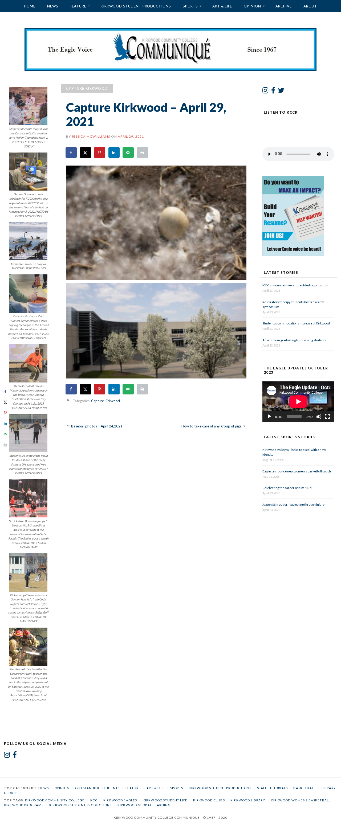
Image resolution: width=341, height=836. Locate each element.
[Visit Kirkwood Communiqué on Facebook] (273, 91)
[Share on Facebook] (71, 152)
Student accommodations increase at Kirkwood (296, 323)
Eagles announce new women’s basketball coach (296, 471)
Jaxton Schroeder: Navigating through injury (293, 504)
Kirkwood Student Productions (136, 6)
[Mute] (319, 416)
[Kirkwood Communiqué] (170, 49)
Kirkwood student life (165, 800)
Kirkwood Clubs (209, 800)
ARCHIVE (283, 6)
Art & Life (222, 6)
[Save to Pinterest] (100, 152)
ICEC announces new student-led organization (295, 285)
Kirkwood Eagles (120, 800)
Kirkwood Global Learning (144, 805)
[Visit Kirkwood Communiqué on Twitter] (281, 91)
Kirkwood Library (247, 800)
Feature (78, 6)
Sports (190, 6)
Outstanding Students (97, 788)
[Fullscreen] (327, 416)
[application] (298, 401)
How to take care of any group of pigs (211, 426)
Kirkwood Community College (55, 800)
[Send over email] (128, 152)
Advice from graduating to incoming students (294, 340)
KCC (94, 800)
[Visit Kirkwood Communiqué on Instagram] (265, 91)
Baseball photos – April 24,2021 (97, 426)
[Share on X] (85, 152)
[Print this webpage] (142, 152)
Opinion (252, 6)
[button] (156, 223)
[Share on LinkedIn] (114, 152)
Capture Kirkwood (87, 88)
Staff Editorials (272, 788)
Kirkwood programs (24, 805)
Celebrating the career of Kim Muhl (287, 488)
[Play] (269, 416)
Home (29, 6)
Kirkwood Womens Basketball (301, 800)
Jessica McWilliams (91, 136)
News (52, 6)
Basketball (304, 788)
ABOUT (310, 6)
